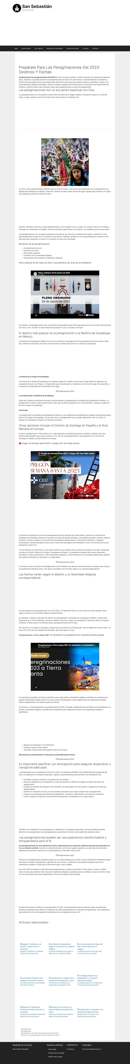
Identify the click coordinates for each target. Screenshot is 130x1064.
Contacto (85, 48)
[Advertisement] (65, 30)
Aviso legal (52, 1049)
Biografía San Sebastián (55, 48)
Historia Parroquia (72, 48)
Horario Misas (26, 48)
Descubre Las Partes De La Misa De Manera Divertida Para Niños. (61, 1015)
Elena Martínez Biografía (20, 1049)
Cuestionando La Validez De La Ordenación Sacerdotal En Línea (59, 984)
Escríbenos (70, 1049)
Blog (16, 48)
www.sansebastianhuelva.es (91, 1049)
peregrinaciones (26, 1029)
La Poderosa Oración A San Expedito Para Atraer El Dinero (32, 984)
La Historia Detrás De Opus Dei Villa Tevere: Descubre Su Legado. (89, 952)
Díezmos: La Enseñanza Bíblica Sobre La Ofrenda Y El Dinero (40, 1035)
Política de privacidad (56, 1053)
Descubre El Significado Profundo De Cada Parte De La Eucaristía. (32, 1015)
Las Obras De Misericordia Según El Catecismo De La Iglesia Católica (61, 952)
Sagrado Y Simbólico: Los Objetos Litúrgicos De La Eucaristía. (31, 952)
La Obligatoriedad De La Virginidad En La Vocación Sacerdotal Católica (90, 984)
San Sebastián (37, 6)
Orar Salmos (39, 48)
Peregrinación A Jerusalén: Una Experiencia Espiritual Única (88, 1015)
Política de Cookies (55, 1057)
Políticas (95, 48)
